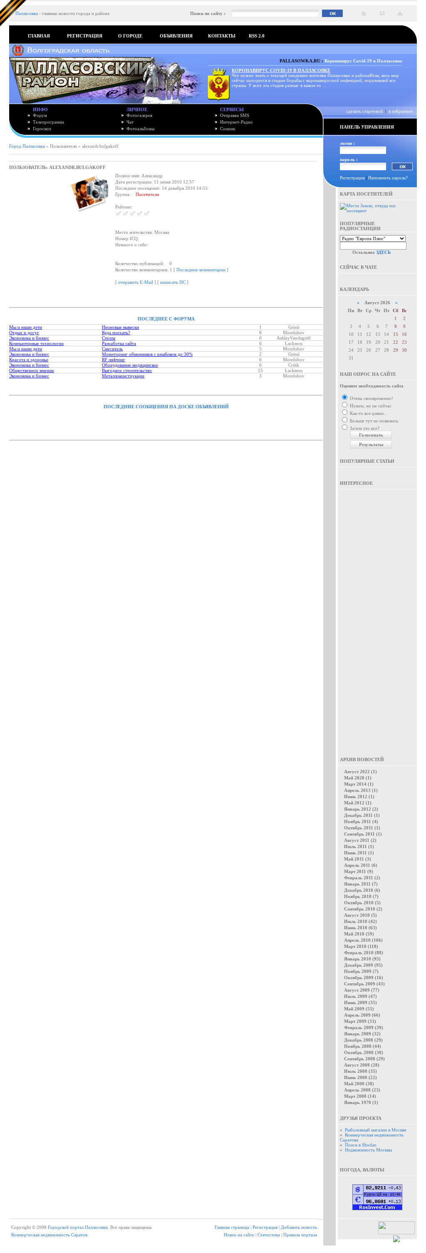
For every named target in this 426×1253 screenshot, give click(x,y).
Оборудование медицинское (130, 364)
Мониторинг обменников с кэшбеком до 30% (147, 354)
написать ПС (173, 282)
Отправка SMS (234, 115)
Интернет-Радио (236, 121)
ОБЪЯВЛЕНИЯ (176, 35)
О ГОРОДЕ (130, 35)
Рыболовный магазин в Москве (375, 1129)
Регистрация (352, 177)
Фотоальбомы (140, 128)
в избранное (401, 111)
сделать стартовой (364, 111)
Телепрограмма (48, 121)
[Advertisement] (377, 617)
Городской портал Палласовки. (78, 1227)
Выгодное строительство (127, 370)
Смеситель (112, 348)
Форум (40, 115)
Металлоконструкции (123, 375)
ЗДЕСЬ (383, 252)
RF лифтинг (113, 359)
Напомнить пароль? (388, 177)
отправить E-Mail (135, 282)
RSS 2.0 (257, 35)
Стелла (108, 337)
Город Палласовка (27, 146)
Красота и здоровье (28, 359)
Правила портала (300, 1234)
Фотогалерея (139, 115)
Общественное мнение (31, 370)
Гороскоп (42, 128)
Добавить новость (299, 1227)
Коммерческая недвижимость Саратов (49, 1234)
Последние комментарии (200, 269)
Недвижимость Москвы (368, 1149)
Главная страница (232, 1227)
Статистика (269, 1234)
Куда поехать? (116, 332)
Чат (130, 121)
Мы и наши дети (25, 327)
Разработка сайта (119, 343)
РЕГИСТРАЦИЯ (84, 35)
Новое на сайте (239, 1234)
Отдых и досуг (24, 332)
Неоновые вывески (120, 327)
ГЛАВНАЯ (39, 35)
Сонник (227, 128)
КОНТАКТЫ (221, 35)
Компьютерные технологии (36, 343)
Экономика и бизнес (29, 337)
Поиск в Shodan (360, 1144)
